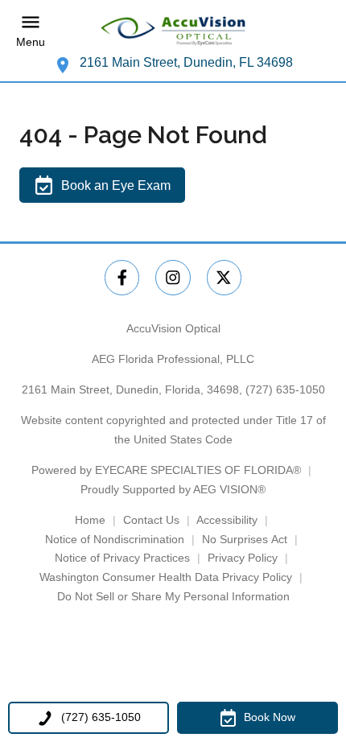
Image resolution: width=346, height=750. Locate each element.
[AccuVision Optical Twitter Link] (224, 277)
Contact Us (151, 519)
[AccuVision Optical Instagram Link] (172, 277)
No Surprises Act (244, 539)
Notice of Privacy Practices (122, 557)
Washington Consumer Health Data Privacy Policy (165, 577)
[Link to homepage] (173, 31)
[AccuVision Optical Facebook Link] (122, 277)
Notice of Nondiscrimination (114, 539)
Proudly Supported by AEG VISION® (173, 489)
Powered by (166, 470)
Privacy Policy (243, 557)
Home (90, 519)
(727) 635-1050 (285, 389)
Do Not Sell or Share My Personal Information (173, 596)
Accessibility (226, 519)
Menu (30, 41)
